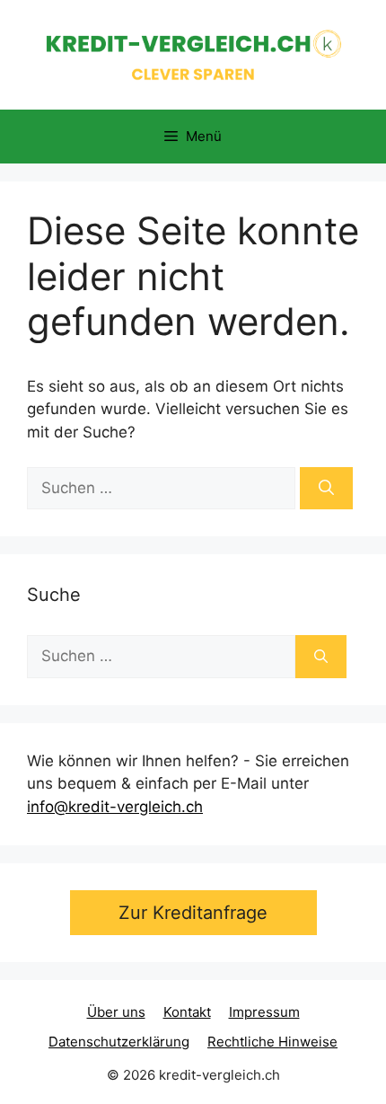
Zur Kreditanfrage (193, 912)
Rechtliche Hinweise (272, 1041)
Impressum (264, 1011)
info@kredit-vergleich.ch (115, 807)
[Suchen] (326, 488)
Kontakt (187, 1011)
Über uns (116, 1011)
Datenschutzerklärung (118, 1041)
